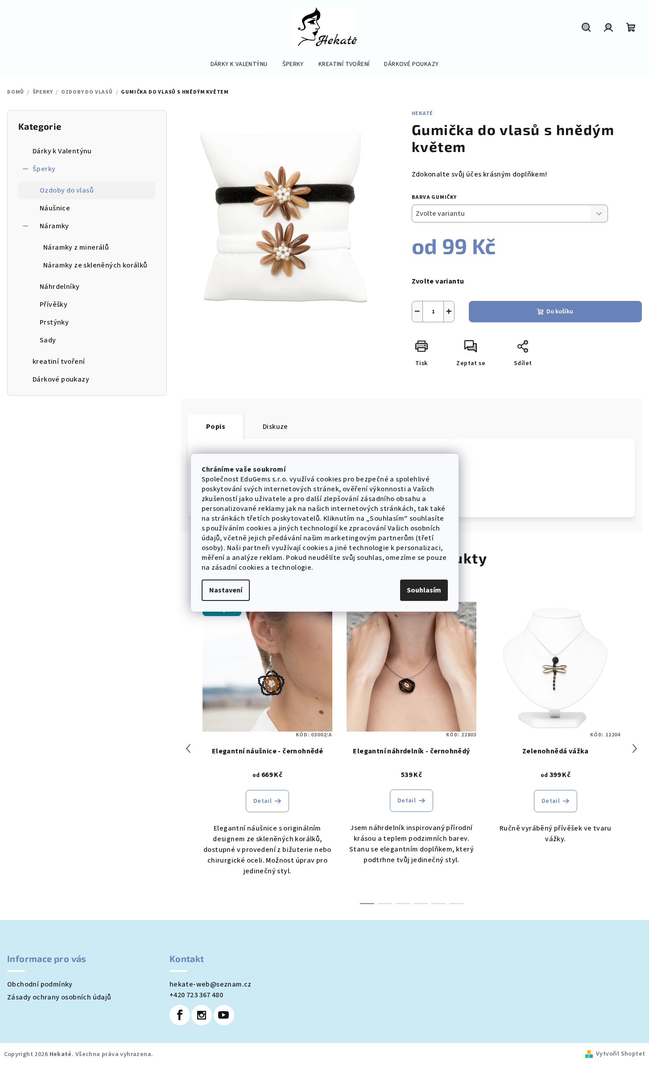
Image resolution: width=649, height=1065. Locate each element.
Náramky (54, 226)
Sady (48, 340)
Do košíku (559, 311)
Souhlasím (424, 590)
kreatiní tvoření (59, 361)
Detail (262, 801)
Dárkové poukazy (61, 379)
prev (188, 748)
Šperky (44, 169)
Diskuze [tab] (275, 427)
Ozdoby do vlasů (67, 190)
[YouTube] (224, 1015)
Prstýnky (54, 322)
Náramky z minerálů (76, 247)
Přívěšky (53, 304)
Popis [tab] (215, 427)
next (635, 748)
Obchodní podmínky (40, 984)
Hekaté (423, 113)
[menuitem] (239, 64)
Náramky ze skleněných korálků (95, 265)
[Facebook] (179, 1015)
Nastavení (225, 590)
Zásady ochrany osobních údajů (59, 997)
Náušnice (55, 208)
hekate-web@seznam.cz (210, 984)
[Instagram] (201, 1015)
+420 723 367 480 (196, 995)
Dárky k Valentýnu (62, 151)
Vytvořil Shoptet (620, 1053)
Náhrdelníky (59, 287)
